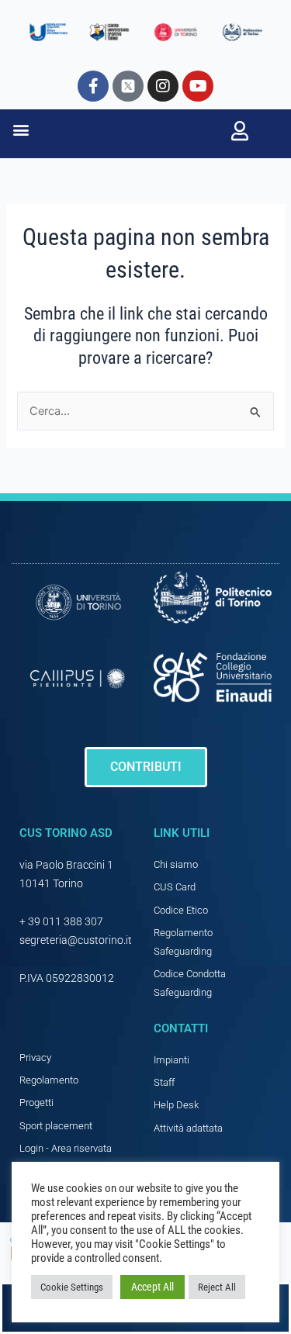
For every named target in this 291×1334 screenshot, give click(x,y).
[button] (20, 130)
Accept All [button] (152, 1286)
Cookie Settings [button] (71, 1287)
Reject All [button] (217, 1287)
